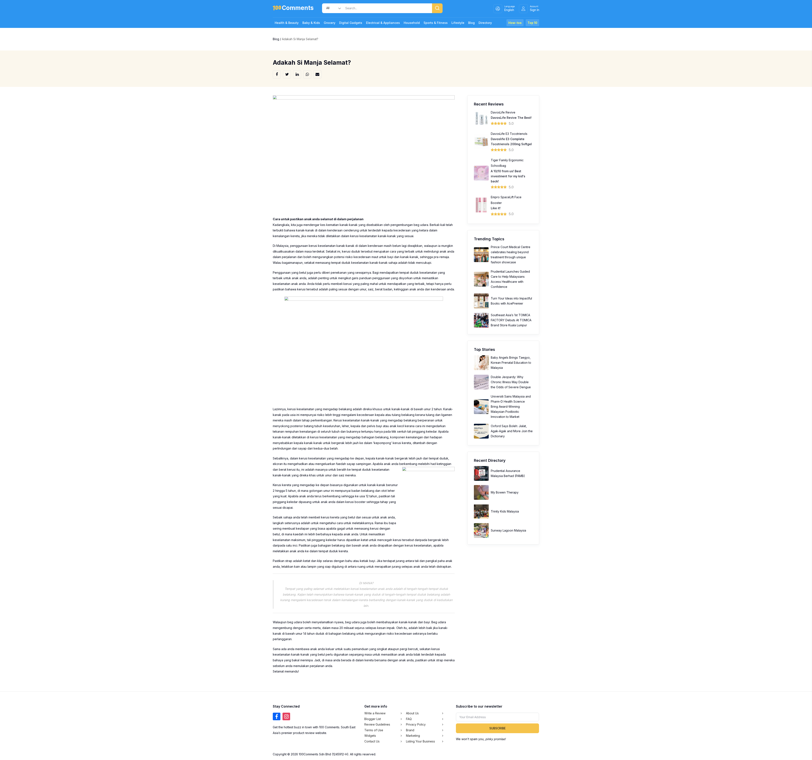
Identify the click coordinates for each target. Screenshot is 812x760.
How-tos (515, 23)
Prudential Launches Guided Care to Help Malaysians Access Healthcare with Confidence (510, 279)
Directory (485, 23)
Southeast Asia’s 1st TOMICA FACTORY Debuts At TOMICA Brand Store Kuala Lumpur (511, 320)
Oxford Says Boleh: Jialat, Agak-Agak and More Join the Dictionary (512, 431)
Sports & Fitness (436, 23)
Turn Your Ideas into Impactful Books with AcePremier (511, 301)
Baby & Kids (311, 23)
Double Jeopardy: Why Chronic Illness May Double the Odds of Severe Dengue (511, 382)
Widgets (370, 735)
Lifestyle (457, 23)
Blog (471, 23)
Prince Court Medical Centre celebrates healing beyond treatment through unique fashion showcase (510, 254)
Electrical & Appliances (383, 23)
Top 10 (532, 23)
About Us (412, 713)
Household (412, 23)
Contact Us (372, 741)
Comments (298, 8)
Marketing (413, 735)
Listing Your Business (420, 741)
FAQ (409, 718)
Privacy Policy (416, 724)
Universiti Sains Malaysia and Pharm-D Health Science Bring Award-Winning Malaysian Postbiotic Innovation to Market (511, 406)
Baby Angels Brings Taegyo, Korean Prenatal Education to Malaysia (511, 362)
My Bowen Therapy (504, 492)
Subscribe (497, 728)
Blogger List (372, 718)
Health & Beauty (287, 23)
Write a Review (374, 713)
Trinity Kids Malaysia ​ (505, 511)
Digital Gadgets (350, 23)
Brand (410, 730)
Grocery (329, 23)
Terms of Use (373, 730)
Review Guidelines (377, 724)
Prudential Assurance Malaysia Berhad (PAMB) (508, 473)
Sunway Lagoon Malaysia (508, 530)
